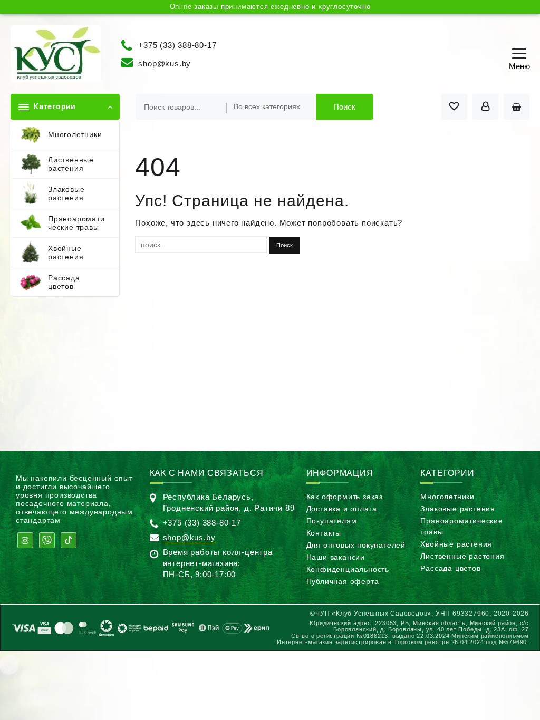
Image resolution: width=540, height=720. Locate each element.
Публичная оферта (342, 581)
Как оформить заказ (344, 496)
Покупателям (331, 521)
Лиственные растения (462, 556)
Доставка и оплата (342, 508)
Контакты (323, 533)
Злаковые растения (457, 508)
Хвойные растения (456, 544)
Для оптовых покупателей (356, 545)
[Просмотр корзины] (516, 107)
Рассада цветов (450, 568)
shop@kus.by (164, 63)
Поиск (344, 106)
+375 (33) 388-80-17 (177, 44)
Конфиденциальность (347, 569)
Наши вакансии (335, 557)
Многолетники (447, 496)
